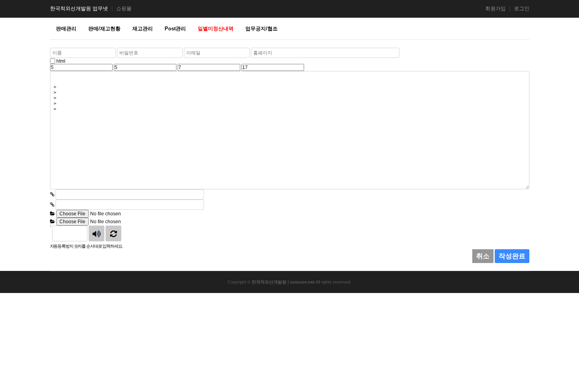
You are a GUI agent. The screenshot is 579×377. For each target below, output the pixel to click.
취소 (483, 256)
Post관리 (175, 29)
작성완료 (512, 256)
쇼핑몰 (124, 8)
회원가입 (495, 8)
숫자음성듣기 (96, 233)
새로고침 (113, 233)
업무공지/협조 (261, 29)
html (60, 61)
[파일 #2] (52, 221)
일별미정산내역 (216, 29)
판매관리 (66, 29)
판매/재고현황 (104, 29)
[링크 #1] (52, 194)
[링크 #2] (52, 204)
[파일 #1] (52, 213)
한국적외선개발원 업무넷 (79, 8)
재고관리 (142, 29)
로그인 (521, 8)
